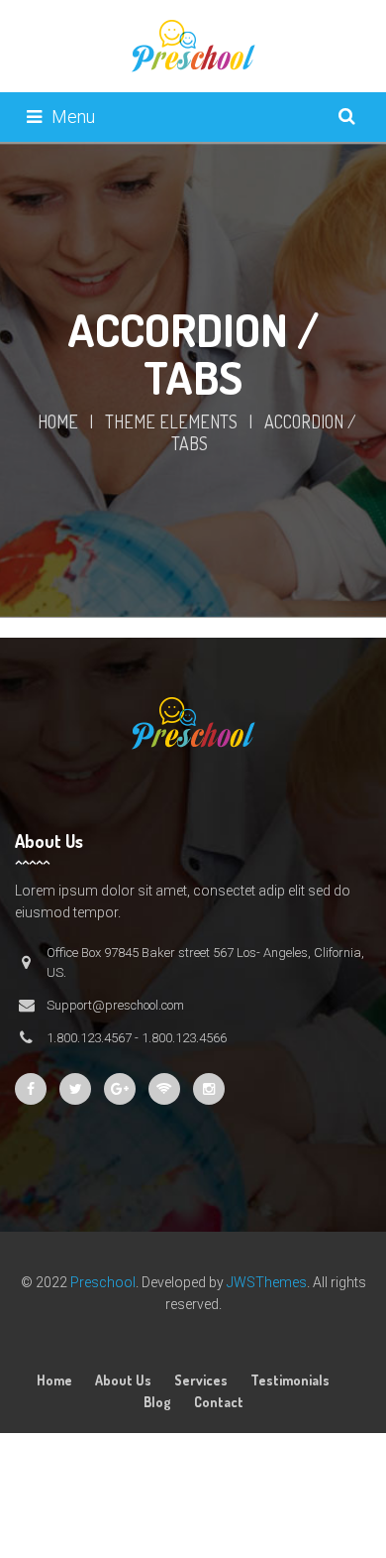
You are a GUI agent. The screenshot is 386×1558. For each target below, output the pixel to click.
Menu (73, 116)
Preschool (103, 1282)
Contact (218, 1401)
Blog (157, 1401)
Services (201, 1380)
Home (58, 421)
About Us (123, 1380)
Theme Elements (171, 421)
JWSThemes (267, 1282)
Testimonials (290, 1380)
